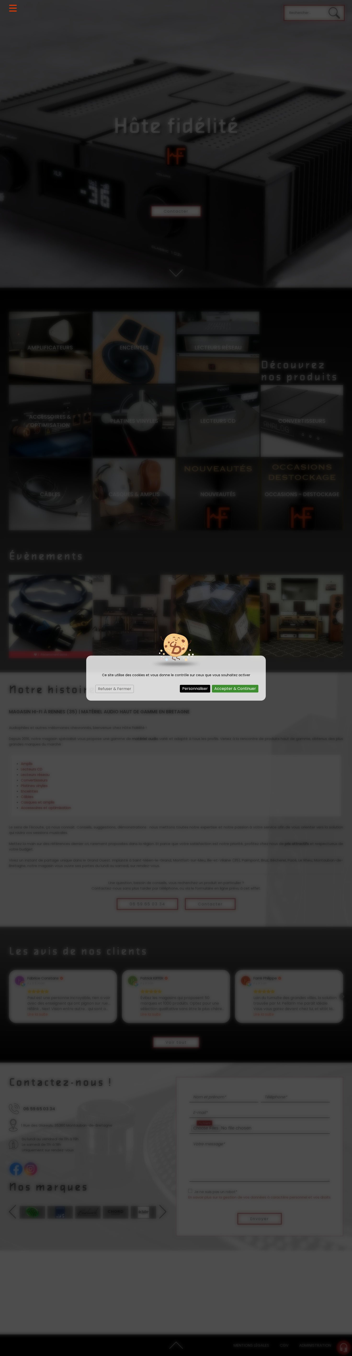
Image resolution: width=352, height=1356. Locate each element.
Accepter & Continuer (235, 688)
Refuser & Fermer (114, 689)
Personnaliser (195, 688)
